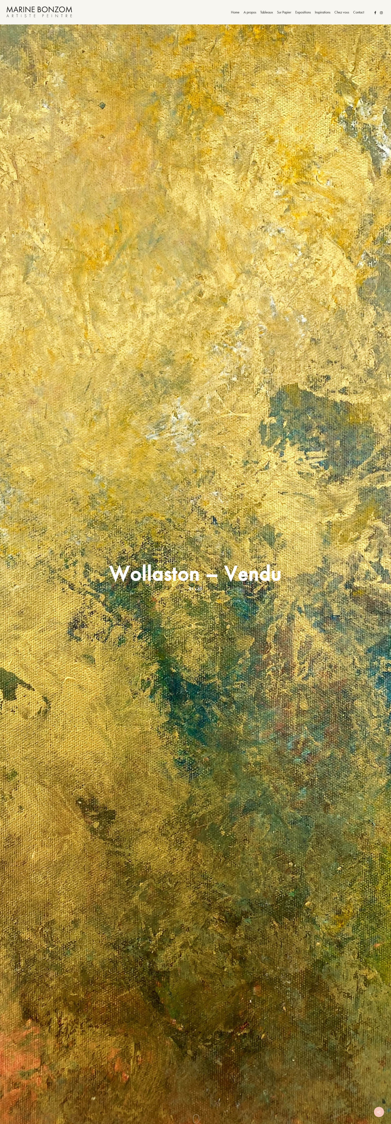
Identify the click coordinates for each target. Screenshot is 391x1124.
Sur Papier (284, 12)
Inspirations (322, 12)
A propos (250, 12)
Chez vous (341, 12)
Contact (358, 12)
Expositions (303, 12)
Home (235, 12)
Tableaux (266, 12)
